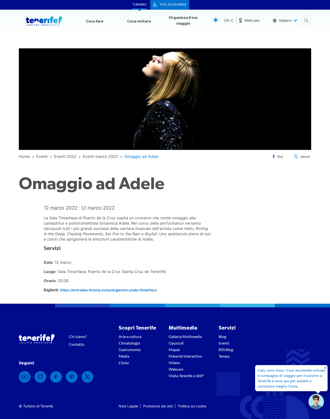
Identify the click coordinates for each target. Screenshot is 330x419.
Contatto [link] (76, 344)
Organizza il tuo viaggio (183, 20)
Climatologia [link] (129, 343)
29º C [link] (229, 20)
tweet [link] (305, 156)
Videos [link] (174, 362)
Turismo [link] (139, 4)
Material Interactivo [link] (185, 356)
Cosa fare (94, 21)
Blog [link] (222, 336)
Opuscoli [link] (176, 343)
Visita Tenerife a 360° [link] (186, 375)
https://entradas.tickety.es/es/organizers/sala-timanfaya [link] (108, 289)
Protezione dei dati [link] (158, 406)
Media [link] (124, 356)
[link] (24, 156)
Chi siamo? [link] (78, 336)
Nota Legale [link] (128, 406)
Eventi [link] (224, 343)
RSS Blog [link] (226, 349)
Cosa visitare (139, 21)
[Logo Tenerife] (44, 22)
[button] (316, 401)
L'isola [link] (124, 362)
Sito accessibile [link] (173, 4)
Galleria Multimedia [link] (185, 336)
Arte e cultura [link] (130, 336)
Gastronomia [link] (130, 349)
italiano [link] (285, 20)
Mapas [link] (174, 349)
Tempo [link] (224, 356)
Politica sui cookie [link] (192, 406)
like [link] (280, 156)
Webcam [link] (252, 20)
